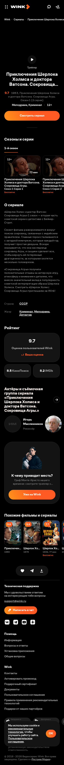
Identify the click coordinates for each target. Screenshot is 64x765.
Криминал (26, 311)
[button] (6, 7)
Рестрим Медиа (41, 759)
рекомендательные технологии (20, 730)
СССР (23, 303)
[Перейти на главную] (28, 7)
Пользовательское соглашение (20, 740)
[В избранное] (22, 571)
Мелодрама (41, 311)
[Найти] (49, 7)
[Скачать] (41, 571)
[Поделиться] (32, 571)
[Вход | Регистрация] (57, 7)
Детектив (25, 314)
